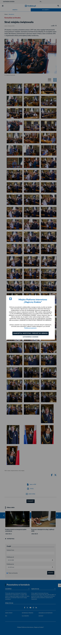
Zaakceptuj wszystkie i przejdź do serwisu (30, 333)
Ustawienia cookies (30, 337)
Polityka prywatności (30, 328)
